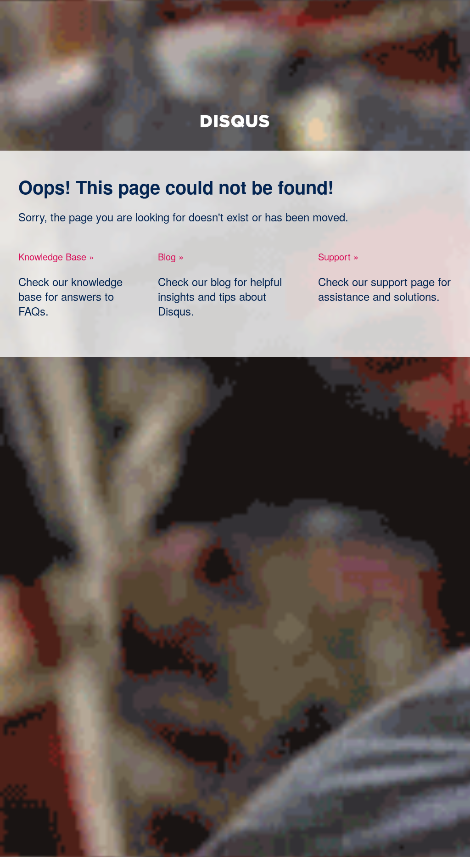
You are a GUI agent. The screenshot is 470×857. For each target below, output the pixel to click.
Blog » (171, 256)
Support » (338, 256)
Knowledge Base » (56, 256)
